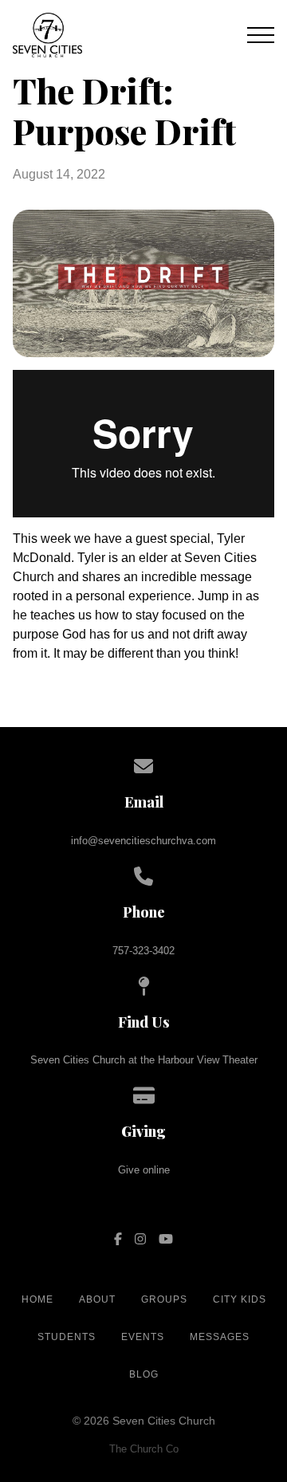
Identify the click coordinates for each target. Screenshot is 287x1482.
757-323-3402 (143, 951)
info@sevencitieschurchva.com (143, 841)
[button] (260, 35)
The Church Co (144, 1449)
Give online (144, 1170)
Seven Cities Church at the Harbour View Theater (144, 1060)
